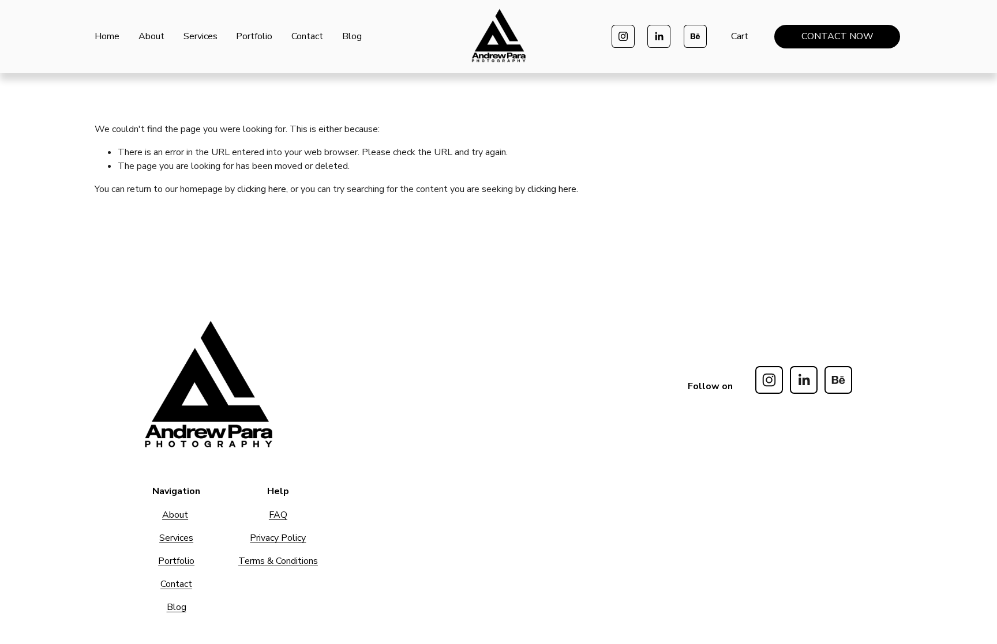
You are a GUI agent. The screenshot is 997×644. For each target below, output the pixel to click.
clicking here (261, 189)
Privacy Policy (278, 538)
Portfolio (254, 36)
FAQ (278, 515)
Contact (307, 36)
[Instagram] (623, 36)
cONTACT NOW (837, 36)
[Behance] (695, 36)
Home (107, 36)
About (151, 36)
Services (200, 36)
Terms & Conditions (278, 561)
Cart (739, 36)
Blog (352, 36)
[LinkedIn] (658, 36)
